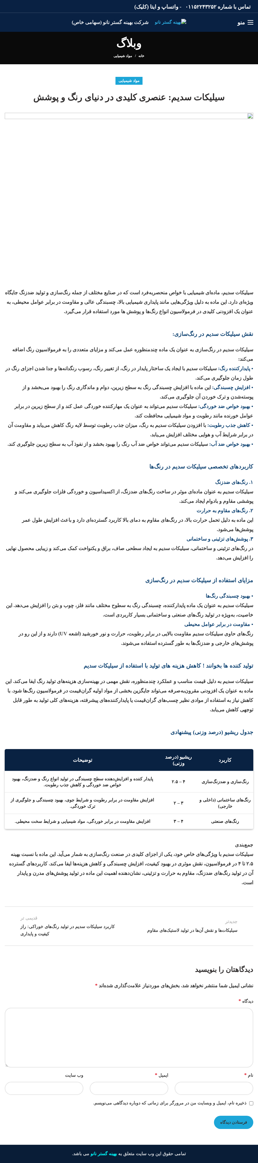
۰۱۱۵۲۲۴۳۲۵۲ (200, 7)
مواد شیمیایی (123, 56)
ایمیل (161, 1075)
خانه (141, 56)
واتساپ (169, 7)
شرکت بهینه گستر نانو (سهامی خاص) (110, 22)
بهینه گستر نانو (104, 1153)
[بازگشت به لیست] (129, 926)
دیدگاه (245, 1001)
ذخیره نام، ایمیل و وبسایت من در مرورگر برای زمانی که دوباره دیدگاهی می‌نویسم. (169, 1103)
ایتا (153, 7)
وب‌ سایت (74, 1075)
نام (248, 1075)
